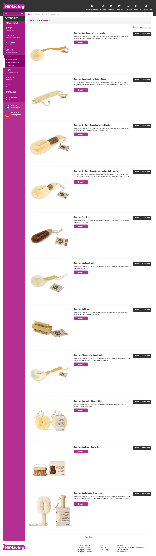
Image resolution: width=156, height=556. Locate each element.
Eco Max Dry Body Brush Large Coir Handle (92, 125)
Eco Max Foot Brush (82, 217)
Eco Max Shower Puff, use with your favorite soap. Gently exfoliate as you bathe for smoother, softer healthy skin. (100, 405)
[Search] (22, 13)
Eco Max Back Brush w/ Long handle (89, 33)
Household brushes (13, 62)
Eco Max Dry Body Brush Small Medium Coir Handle (96, 171)
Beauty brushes (12, 59)
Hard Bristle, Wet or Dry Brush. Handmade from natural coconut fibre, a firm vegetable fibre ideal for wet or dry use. (101, 221)
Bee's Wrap (104, 550)
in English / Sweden (84, 550)
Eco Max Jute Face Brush (84, 263)
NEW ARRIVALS (12, 23)
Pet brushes (11, 65)
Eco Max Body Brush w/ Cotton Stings (90, 79)
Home (30, 14)
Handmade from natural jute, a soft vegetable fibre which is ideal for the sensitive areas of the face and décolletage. (102, 267)
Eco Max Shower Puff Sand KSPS (88, 401)
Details (80, 42)
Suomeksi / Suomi (84, 548)
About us (103, 548)
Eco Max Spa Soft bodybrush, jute (88, 493)
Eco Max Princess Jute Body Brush (88, 355)
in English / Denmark (85, 551)
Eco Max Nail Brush (82, 309)
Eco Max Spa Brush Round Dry (87, 447)
